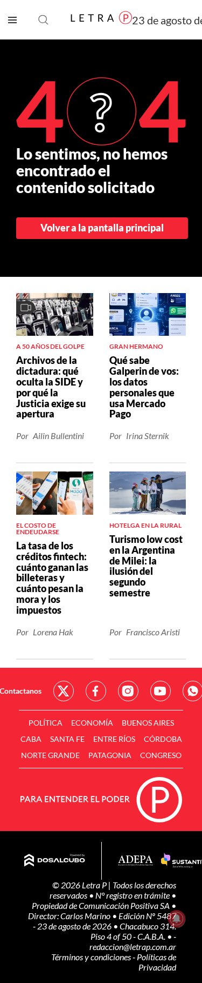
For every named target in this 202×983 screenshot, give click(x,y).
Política (45, 722)
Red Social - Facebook (96, 691)
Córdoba (163, 738)
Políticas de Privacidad (156, 962)
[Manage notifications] (176, 918)
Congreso (161, 755)
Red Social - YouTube (160, 691)
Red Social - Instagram (128, 691)
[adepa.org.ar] (135, 861)
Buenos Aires (148, 722)
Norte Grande (50, 755)
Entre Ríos (114, 738)
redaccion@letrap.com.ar (132, 946)
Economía (92, 722)
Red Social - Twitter (63, 691)
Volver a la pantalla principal (102, 228)
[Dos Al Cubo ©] (54, 861)
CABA (30, 738)
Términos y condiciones (92, 957)
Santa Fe (67, 738)
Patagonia (109, 755)
